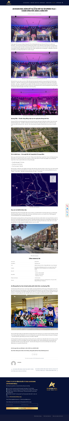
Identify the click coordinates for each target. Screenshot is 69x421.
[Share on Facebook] (32, 354)
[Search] (62, 3)
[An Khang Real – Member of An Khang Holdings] (9, 2)
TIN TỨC (53, 2)
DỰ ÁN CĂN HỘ (26, 2)
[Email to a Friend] (36, 354)
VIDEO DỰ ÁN (48, 2)
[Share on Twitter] (34, 354)
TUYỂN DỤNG (58, 2)
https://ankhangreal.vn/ (43, 350)
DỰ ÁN (34, 7)
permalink (42, 358)
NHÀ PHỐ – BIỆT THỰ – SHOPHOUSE (38, 2)
